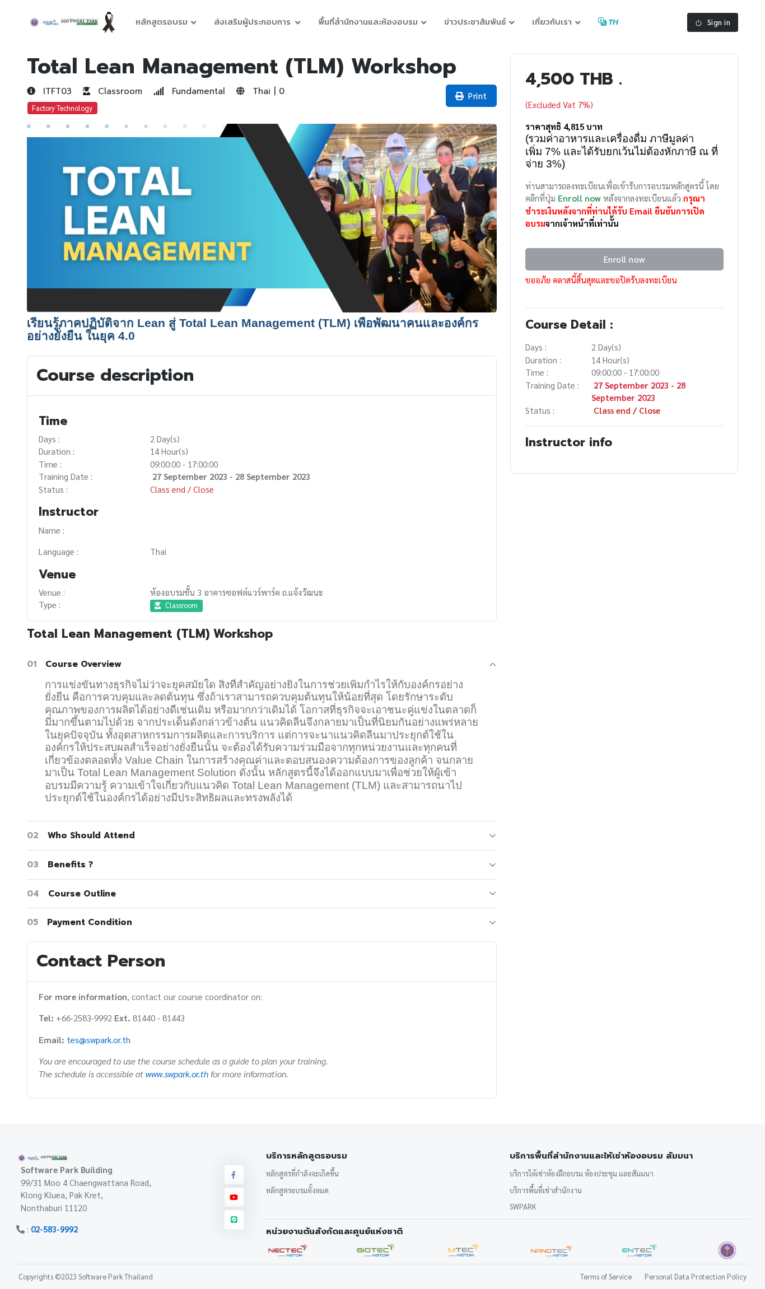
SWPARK (523, 1206)
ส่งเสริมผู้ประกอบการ (253, 21)
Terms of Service (606, 1276)
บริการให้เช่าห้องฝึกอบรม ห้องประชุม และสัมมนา (582, 1173)
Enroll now (624, 259)
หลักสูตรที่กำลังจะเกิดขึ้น (302, 1173)
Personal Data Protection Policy (696, 1276)
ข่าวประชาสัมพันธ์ (475, 21)
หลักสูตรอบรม (162, 21)
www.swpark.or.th (177, 1073)
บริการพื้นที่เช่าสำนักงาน (546, 1190)
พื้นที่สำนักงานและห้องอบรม (368, 21)
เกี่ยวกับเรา (552, 21)
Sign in (719, 22)
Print (477, 95)
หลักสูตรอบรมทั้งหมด (297, 1190)
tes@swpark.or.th (98, 1039)
